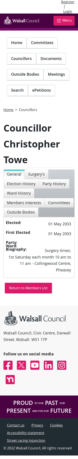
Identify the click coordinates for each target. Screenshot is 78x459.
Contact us (15, 425)
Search (17, 90)
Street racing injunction (26, 440)
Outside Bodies (25, 74)
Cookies (56, 425)
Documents (51, 58)
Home (16, 42)
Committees (42, 42)
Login (67, 11)
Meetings (56, 74)
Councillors (21, 58)
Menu (67, 20)
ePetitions (41, 90)
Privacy (37, 425)
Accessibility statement (25, 432)
